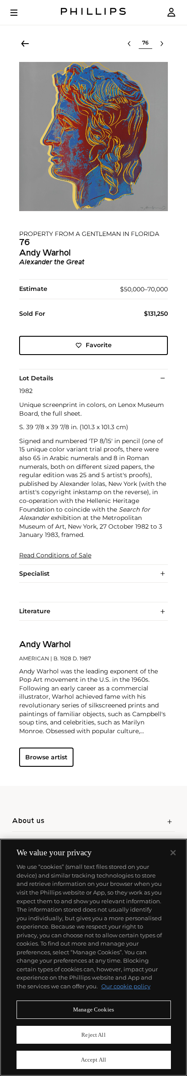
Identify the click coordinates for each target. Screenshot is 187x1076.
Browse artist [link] (46, 757)
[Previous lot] (129, 44)
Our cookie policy (125, 986)
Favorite (99, 345)
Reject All (93, 1035)
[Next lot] (162, 44)
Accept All (93, 1059)
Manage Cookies (93, 1009)
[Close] (173, 852)
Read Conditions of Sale (55, 555)
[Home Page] (93, 12)
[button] (93, 136)
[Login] (171, 12)
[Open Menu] (20, 12)
